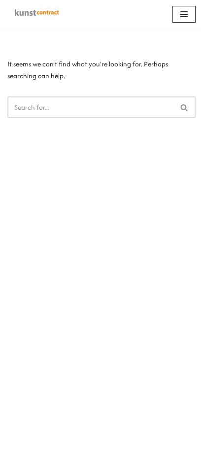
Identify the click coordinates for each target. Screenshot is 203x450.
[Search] (184, 107)
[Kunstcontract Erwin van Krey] (37, 14)
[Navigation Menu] (184, 14)
